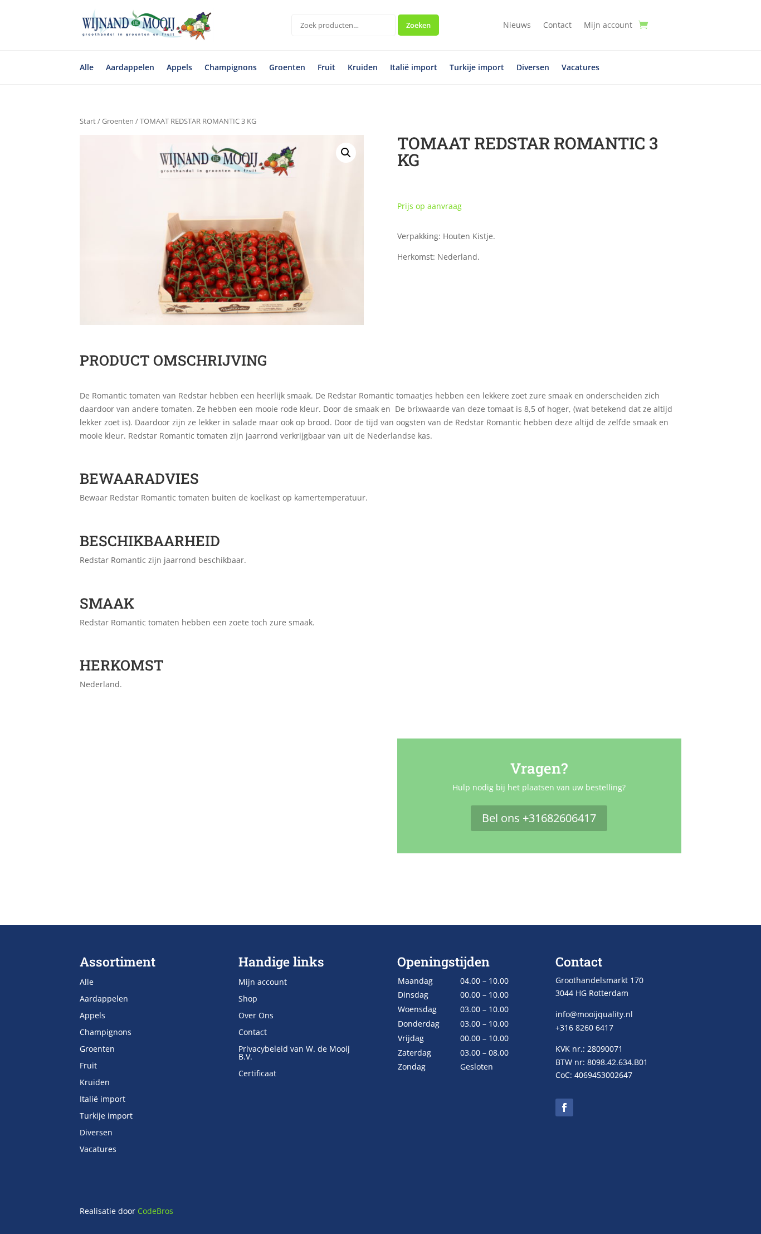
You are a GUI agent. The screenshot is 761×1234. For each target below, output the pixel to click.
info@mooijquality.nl (594, 1014)
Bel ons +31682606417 (539, 817)
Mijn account (608, 25)
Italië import (413, 68)
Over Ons (256, 1016)
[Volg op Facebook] (564, 1107)
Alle (87, 68)
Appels (179, 68)
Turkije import (477, 68)
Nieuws (517, 25)
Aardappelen (130, 68)
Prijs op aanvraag (429, 206)
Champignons (230, 68)
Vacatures (580, 68)
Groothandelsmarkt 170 (599, 980)
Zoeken (418, 25)
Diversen (532, 68)
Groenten (287, 68)
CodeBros (155, 1211)
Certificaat (257, 1074)
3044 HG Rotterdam (591, 993)
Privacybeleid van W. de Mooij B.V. (294, 1053)
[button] (346, 153)
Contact (557, 25)
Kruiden (363, 68)
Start (88, 121)
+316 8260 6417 (584, 1027)
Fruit (326, 68)
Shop (247, 999)
